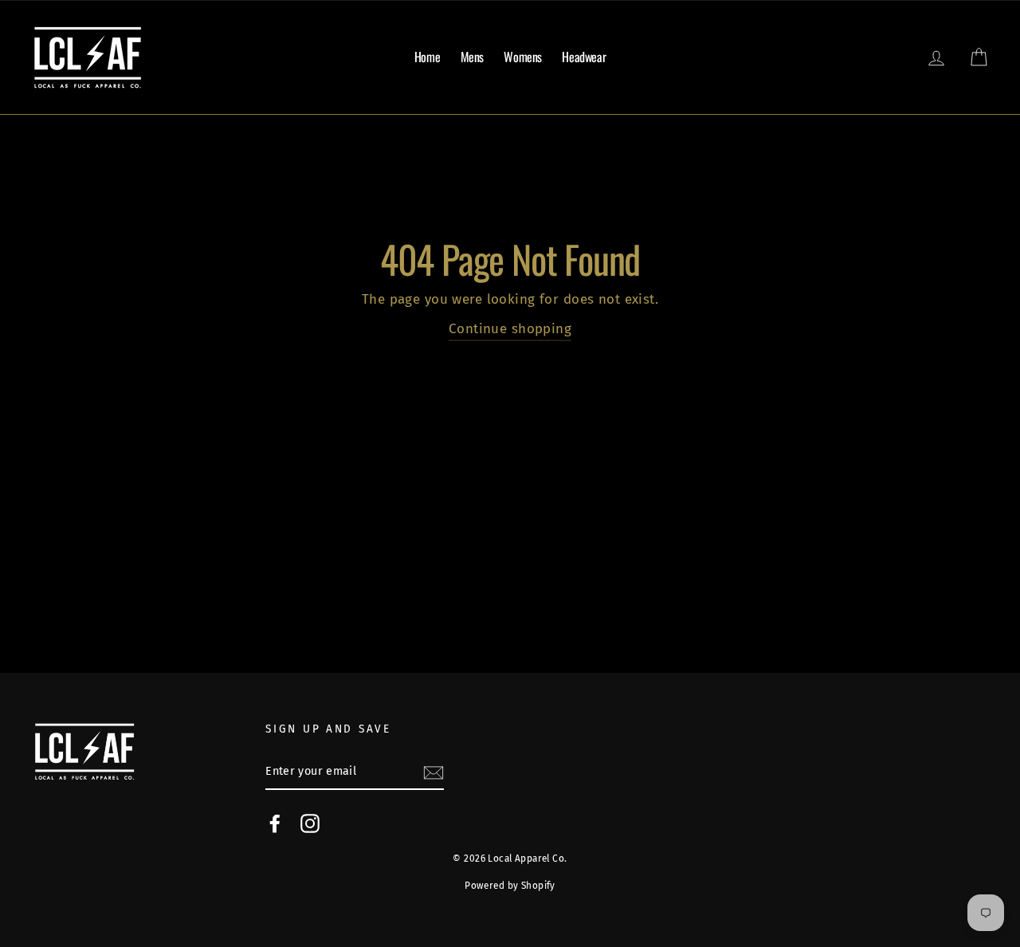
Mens (472, 56)
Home (427, 56)
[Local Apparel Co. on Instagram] (310, 823)
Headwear (584, 56)
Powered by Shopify (510, 885)
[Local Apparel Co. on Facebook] (274, 823)
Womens (523, 56)
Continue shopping (510, 328)
